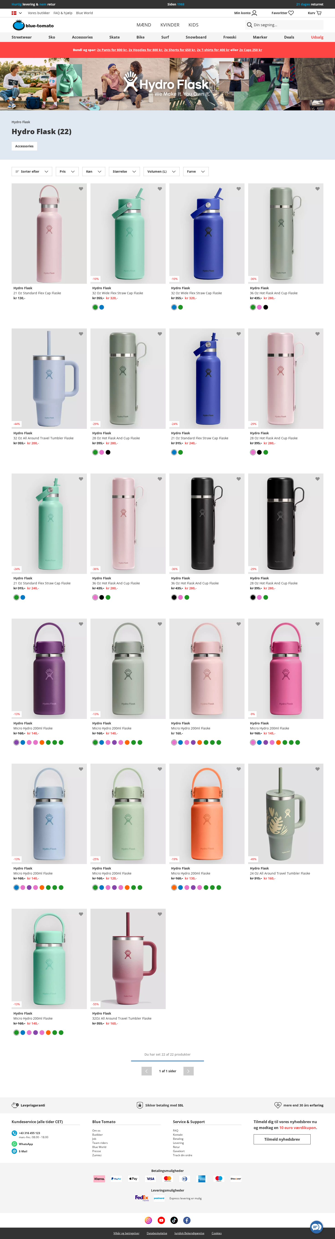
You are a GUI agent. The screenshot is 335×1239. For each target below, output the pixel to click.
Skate (114, 37)
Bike (140, 37)
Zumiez (97, 1155)
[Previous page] (147, 1071)
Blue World (84, 13)
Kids (193, 25)
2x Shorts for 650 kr (179, 50)
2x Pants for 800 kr (112, 50)
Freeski (229, 37)
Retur (176, 1147)
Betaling (178, 1139)
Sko (52, 37)
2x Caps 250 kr (250, 50)
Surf (165, 37)
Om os (96, 1130)
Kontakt (178, 1135)
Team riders (100, 1143)
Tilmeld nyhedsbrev (282, 1139)
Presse (96, 1151)
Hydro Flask (21, 122)
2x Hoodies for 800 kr (145, 50)
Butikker (97, 1135)
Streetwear (22, 37)
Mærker (260, 37)
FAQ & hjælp (63, 13)
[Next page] (188, 1071)
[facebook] (187, 1220)
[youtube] (161, 1220)
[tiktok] (174, 1220)
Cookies (217, 1233)
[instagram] (148, 1220)
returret (309, 4)
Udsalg (317, 37)
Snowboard (196, 37)
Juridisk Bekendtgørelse (189, 1233)
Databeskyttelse (157, 1233)
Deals (289, 37)
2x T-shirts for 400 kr (213, 50)
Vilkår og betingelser (126, 1233)
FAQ (175, 1130)
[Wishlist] (83, 187)
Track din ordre (182, 1155)
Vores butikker (39, 13)
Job (94, 1139)
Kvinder (169, 25)
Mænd (144, 25)
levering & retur (33, 4)
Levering (178, 1143)
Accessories (82, 37)
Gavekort (179, 1151)
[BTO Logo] (62, 25)
